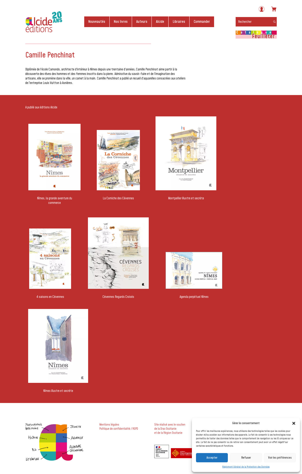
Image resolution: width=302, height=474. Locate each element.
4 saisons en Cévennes (50, 297)
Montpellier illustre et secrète (186, 198)
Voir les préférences (280, 458)
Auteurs (141, 21)
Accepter (211, 458)
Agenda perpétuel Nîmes (194, 297)
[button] (294, 423)
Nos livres (121, 21)
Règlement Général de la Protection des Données (246, 467)
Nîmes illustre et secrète (58, 391)
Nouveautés (96, 21)
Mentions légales (109, 425)
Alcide (160, 21)
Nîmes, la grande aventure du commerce (54, 200)
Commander (202, 21)
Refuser (246, 458)
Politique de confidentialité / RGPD (118, 429)
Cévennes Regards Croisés (118, 297)
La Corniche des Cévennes (118, 198)
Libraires (179, 21)
